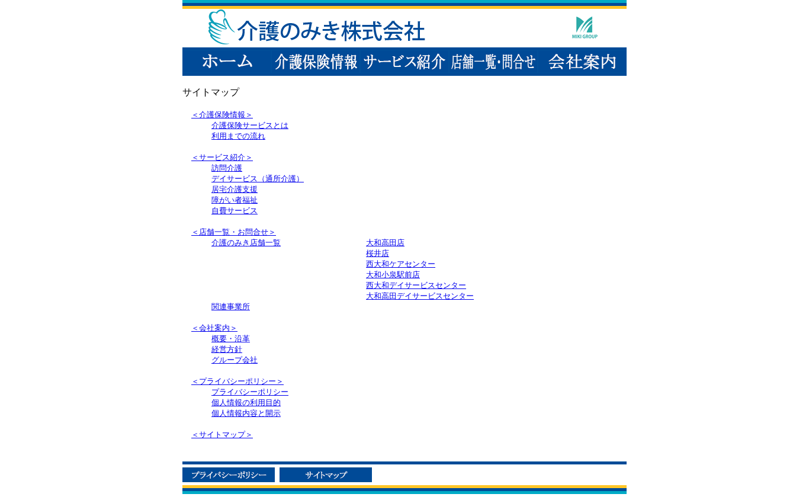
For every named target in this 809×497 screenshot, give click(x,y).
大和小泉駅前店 (393, 274)
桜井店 (377, 253)
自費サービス (234, 210)
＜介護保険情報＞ (222, 114)
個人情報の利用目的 (246, 402)
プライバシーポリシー (249, 391)
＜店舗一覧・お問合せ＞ (233, 231)
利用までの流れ (238, 136)
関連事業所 (230, 306)
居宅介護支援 (234, 189)
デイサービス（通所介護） (257, 178)
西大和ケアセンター (400, 263)
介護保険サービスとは (249, 125)
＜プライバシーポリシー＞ (237, 381)
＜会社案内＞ (214, 327)
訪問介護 (226, 167)
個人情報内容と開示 (246, 413)
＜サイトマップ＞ (222, 434)
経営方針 (226, 349)
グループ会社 (234, 359)
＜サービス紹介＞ (222, 157)
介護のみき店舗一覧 (246, 242)
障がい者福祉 (234, 199)
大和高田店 (385, 242)
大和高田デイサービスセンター (420, 295)
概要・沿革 (230, 338)
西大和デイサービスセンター (416, 285)
